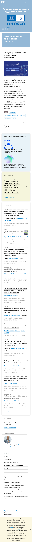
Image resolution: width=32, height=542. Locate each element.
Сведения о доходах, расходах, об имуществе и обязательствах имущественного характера (14, 487)
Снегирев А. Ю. (8, 220)
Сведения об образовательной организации (13, 492)
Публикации (8, 205)
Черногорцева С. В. (21, 218)
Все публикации (9, 412)
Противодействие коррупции (12, 482)
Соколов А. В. (24, 237)
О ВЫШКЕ (7, 456)
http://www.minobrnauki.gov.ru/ (13, 511)
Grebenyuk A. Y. (15, 315)
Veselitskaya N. (13, 258)
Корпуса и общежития (10, 471)
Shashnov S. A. (15, 274)
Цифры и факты (8, 459)
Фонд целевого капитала (11, 480)
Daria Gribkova (8, 401)
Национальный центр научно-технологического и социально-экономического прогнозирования (15, 166)
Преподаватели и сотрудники (12, 468)
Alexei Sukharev (22, 348)
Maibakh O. (14, 348)
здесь (11, 527)
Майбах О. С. (15, 237)
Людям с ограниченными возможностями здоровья (16, 497)
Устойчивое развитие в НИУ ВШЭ (13, 465)
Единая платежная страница (12, 501)
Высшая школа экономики (11, 2)
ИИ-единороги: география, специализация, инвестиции (15, 55)
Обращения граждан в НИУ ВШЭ (13, 477)
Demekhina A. (8, 383)
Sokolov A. (7, 274)
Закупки (6, 474)
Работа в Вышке (8, 504)
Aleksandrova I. (8, 295)
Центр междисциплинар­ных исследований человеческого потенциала (13, 151)
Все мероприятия (9, 197)
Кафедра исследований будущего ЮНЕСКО (16, 10)
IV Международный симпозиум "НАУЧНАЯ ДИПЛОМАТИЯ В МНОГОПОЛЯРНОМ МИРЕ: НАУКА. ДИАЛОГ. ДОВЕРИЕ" (12, 186)
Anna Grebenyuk (9, 330)
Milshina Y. (16, 295)
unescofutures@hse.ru (10, 427)
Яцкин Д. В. (7, 237)
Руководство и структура (11, 462)
